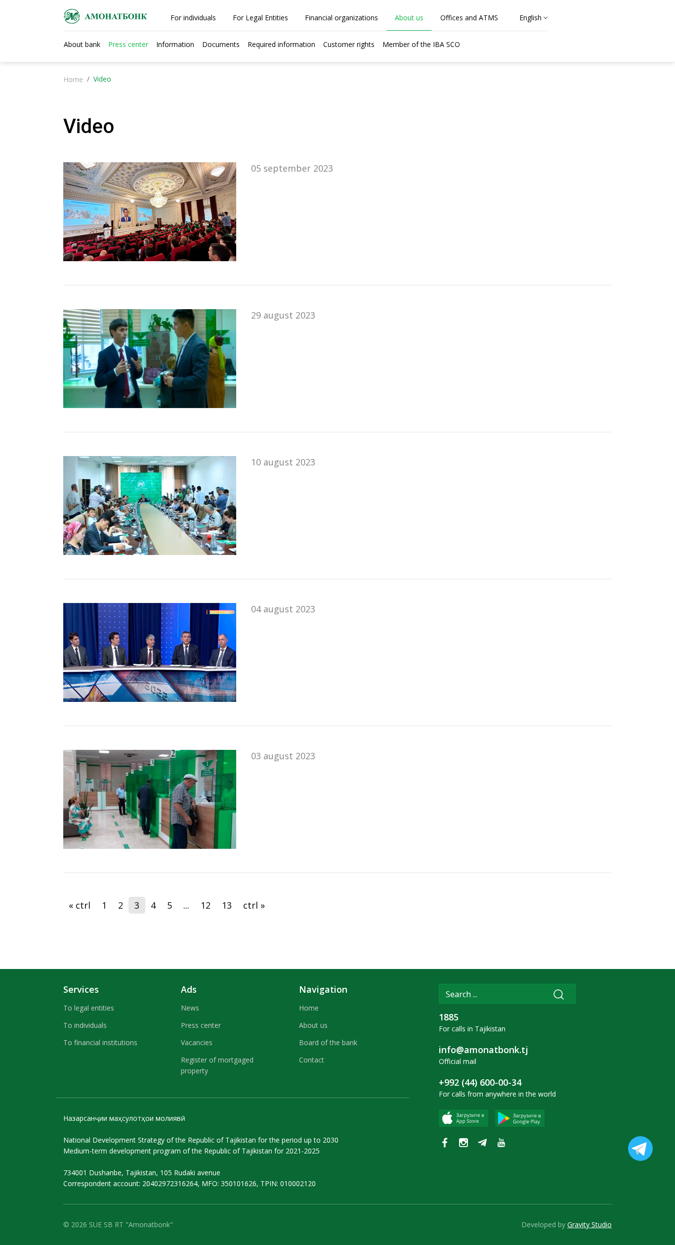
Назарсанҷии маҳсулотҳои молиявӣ (124, 1118)
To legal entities (88, 1008)
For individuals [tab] (193, 17)
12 (206, 905)
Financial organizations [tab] (341, 17)
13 (227, 905)
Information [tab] (175, 44)
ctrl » (254, 905)
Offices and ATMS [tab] (469, 17)
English (530, 17)
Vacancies (196, 1042)
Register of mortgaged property (217, 1065)
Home (73, 79)
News (190, 1008)
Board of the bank (328, 1042)
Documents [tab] (221, 44)
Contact (311, 1059)
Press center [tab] (128, 44)
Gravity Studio (589, 1224)
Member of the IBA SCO (421, 44)
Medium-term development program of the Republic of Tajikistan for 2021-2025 (191, 1150)
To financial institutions (100, 1042)
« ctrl (79, 905)
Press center (201, 1025)
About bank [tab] (82, 44)
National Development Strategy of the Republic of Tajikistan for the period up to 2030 (200, 1140)
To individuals (85, 1025)
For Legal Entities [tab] (260, 17)
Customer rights (349, 44)
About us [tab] (409, 17)
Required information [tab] (281, 44)
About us (313, 1025)
